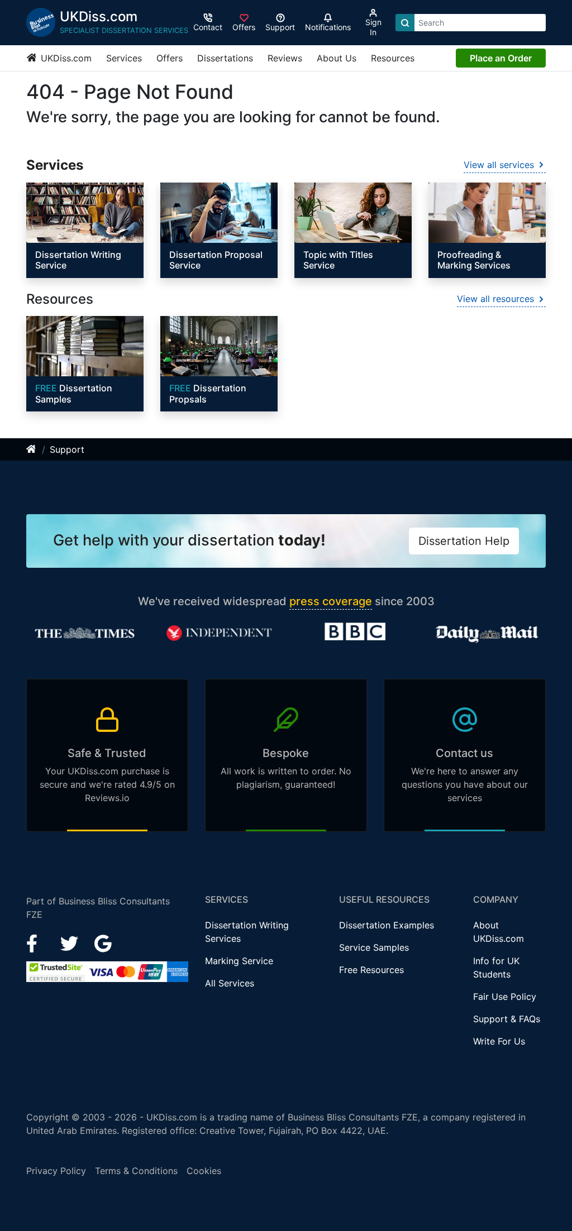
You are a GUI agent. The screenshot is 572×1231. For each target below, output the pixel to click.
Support (67, 449)
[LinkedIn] (70, 942)
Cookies (204, 1170)
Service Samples (374, 947)
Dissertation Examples (386, 925)
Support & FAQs (506, 1018)
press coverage (330, 601)
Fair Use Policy (504, 996)
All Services (229, 983)
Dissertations (225, 58)
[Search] (404, 22)
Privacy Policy (56, 1170)
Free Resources (371, 969)
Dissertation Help (463, 541)
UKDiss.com (65, 58)
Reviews (285, 58)
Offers (169, 58)
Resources (392, 58)
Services (124, 58)
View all (499, 164)
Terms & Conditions (136, 1170)
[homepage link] (31, 449)
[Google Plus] (103, 942)
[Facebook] (36, 942)
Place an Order (501, 58)
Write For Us (499, 1041)
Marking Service (239, 960)
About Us (336, 58)
